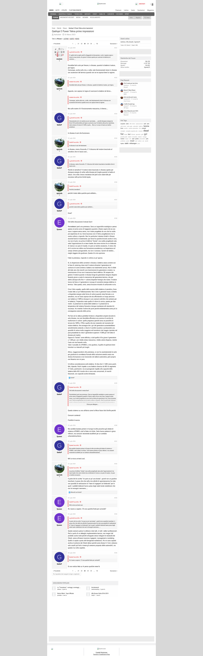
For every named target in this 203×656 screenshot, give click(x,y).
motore (122, 138)
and (76, 492)
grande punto (124, 137)
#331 (115, 48)
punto (127, 141)
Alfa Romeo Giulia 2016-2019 (99, 593)
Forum (55, 17)
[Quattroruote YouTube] (138, 650)
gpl (145, 134)
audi (145, 123)
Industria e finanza (65, 14)
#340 (115, 425)
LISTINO (66, 39)
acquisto (123, 123)
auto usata (129, 126)
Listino (126, 10)
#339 (115, 383)
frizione (133, 134)
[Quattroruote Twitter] (140, 650)
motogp (144, 137)
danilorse (123, 42)
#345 (115, 553)
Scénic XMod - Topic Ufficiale (65, 593)
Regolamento (95, 17)
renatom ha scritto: (74, 81)
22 (81, 43)
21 (78, 43)
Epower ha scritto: (74, 387)
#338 (115, 218)
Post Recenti (125, 80)
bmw (122, 128)
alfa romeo (132, 123)
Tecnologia (78, 14)
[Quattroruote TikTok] (136, 650)
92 (97, 43)
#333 (115, 113)
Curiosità (110, 14)
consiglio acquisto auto (132, 131)
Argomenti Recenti (67, 17)
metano (140, 137)
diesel (146, 130)
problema (123, 141)
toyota (122, 143)
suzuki (146, 141)
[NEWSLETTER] (61, 4)
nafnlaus (59, 589)
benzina (146, 126)
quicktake (59, 595)
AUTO (57, 10)
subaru (140, 141)
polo (147, 138)
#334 (115, 138)
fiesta (125, 134)
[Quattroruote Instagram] (133, 650)
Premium (118, 10)
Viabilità (102, 14)
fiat (122, 134)
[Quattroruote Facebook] (131, 650)
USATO (72, 39)
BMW (125, 94)
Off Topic (126, 108)
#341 (115, 441)
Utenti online (125, 39)
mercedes (134, 137)
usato (126, 143)
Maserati (126, 115)
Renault (126, 87)
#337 (115, 199)
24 (88, 43)
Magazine (150, 10)
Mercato (88, 14)
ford (129, 134)
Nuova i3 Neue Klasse (129, 90)
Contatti (98, 652)
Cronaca (53, 14)
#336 (115, 182)
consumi (140, 131)
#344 (115, 514)
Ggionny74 (137, 42)
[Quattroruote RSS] (143, 650)
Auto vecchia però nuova (130, 97)
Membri (85, 17)
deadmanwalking (95, 589)
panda (137, 138)
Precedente (57, 43)
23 (85, 43)
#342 (115, 463)
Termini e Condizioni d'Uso (101, 654)
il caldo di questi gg (129, 104)
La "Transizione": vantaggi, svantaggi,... (69, 587)
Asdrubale (57, 34)
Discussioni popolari (61, 583)
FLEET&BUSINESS (75, 10)
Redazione (104, 652)
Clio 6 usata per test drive (131, 83)
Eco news (119, 14)
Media (78, 17)
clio (140, 128)
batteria (141, 126)
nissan (126, 138)
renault (132, 141)
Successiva (113, 43)
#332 (115, 77)
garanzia (138, 134)
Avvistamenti (95, 587)
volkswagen (133, 143)
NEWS (51, 10)
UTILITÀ (64, 10)
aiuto (127, 123)
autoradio (135, 126)
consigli (144, 128)
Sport (127, 14)
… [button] (75, 43)
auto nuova (123, 126)
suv (143, 141)
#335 (115, 157)
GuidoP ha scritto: (74, 142)
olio (130, 138)
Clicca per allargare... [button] (93, 404)
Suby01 (93, 595)
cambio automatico (133, 128)
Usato (133, 10)
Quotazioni (141, 10)
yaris (138, 143)
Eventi (95, 14)
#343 (115, 498)
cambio (126, 128)
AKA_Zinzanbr (130, 42)
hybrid (129, 137)
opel (133, 138)
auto (148, 123)
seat (136, 141)
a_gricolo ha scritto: (74, 52)
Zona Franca (127, 101)
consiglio (123, 131)
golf (142, 134)
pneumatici (142, 138)
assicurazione (139, 123)
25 (91, 43)
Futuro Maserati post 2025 (131, 111)
